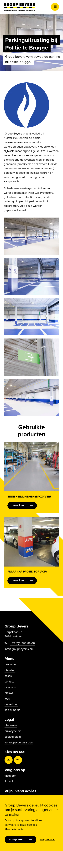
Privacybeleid (13, 731)
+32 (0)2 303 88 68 (22, 643)
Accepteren (16, 839)
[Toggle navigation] (55, 7)
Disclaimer (11, 725)
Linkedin (9, 781)
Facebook (10, 775)
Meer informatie (14, 829)
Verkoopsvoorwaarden (19, 742)
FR (17, 759)
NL (8, 759)
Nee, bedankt (47, 839)
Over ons (10, 687)
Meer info (18, 505)
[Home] (19, 6)
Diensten (10, 670)
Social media (12, 710)
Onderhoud (11, 704)
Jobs (7, 698)
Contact (9, 681)
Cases (8, 676)
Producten (11, 664)
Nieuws (9, 693)
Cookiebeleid (13, 736)
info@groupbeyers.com (19, 649)
